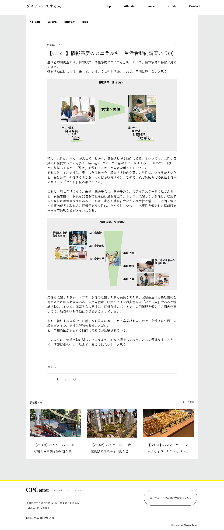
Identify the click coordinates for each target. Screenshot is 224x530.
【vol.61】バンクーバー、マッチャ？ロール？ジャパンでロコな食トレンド (168, 448)
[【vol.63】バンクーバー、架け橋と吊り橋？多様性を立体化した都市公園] (55, 423)
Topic (85, 21)
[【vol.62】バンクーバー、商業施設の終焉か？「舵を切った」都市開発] (112, 423)
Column (52, 21)
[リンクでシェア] (66, 379)
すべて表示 (188, 402)
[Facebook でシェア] (49, 379)
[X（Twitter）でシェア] (57, 379)
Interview (69, 21)
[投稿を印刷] (74, 379)
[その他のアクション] (175, 45)
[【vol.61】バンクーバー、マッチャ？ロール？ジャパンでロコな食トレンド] (168, 423)
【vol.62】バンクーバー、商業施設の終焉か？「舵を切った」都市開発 (111, 448)
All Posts (35, 21)
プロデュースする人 (43, 6)
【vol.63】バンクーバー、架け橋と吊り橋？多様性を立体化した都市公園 (54, 448)
